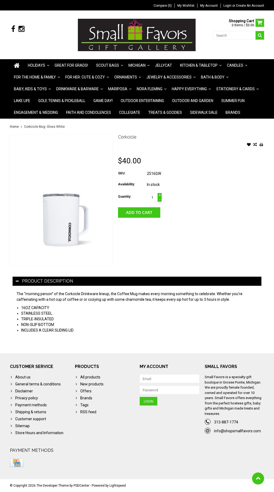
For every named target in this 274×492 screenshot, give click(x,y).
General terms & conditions (38, 384)
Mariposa (117, 89)
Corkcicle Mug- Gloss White (44, 127)
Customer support (30, 419)
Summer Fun (233, 101)
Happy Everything (189, 89)
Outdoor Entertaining (142, 101)
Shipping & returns (30, 412)
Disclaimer (24, 391)
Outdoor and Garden (192, 101)
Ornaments (125, 77)
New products (92, 384)
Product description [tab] (47, 281)
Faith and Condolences (88, 112)
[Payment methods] (16, 463)
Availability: (126, 184)
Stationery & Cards (235, 89)
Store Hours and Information (39, 433)
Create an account (250, 5)
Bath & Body (212, 77)
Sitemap (22, 426)
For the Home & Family (35, 77)
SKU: (121, 173)
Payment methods (31, 405)
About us (23, 377)
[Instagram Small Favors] (21, 29)
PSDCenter (81, 485)
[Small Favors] (137, 34)
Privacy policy (26, 398)
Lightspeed (117, 485)
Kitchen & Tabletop (199, 65)
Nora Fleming (149, 89)
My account (209, 5)
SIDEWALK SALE (204, 112)
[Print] (261, 145)
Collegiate (129, 112)
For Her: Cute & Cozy (85, 77)
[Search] (260, 35)
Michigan (137, 65)
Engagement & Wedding (36, 112)
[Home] (17, 65)
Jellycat (163, 65)
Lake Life (22, 101)
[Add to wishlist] (248, 145)
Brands (233, 112)
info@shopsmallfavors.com (237, 431)
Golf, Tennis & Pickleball (61, 101)
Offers (86, 391)
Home (14, 127)
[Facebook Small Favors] (13, 29)
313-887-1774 (226, 422)
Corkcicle (127, 137)
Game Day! (103, 101)
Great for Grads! (71, 65)
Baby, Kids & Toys (30, 89)
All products (90, 377)
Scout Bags (107, 65)
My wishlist (186, 5)
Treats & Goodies (165, 112)
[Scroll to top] (258, 478)
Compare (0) (163, 5)
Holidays (36, 65)
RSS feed (88, 412)
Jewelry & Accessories (169, 77)
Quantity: (124, 196)
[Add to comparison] (255, 145)
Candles (235, 65)
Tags (84, 405)
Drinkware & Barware (77, 89)
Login (227, 5)
